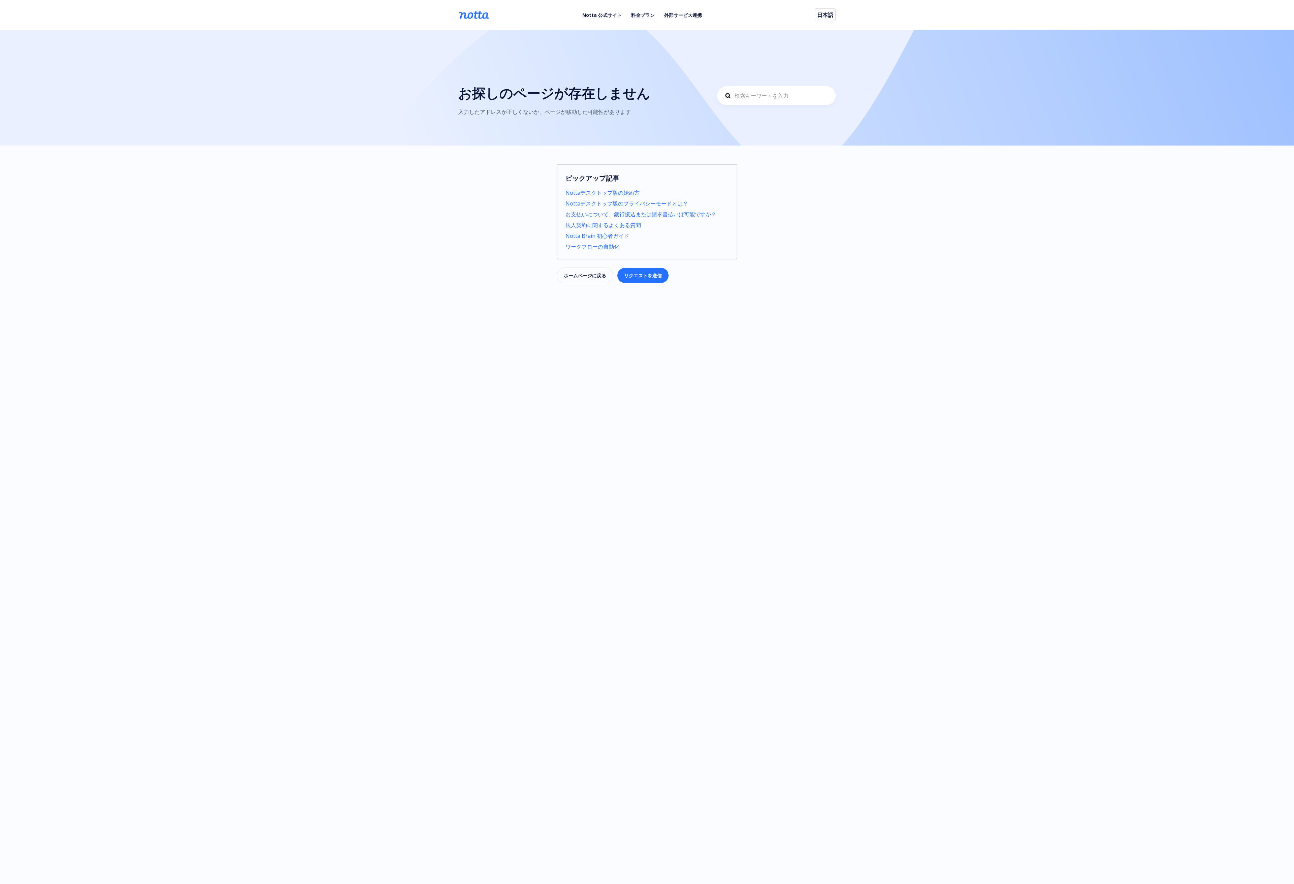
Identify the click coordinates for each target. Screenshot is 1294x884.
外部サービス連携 (683, 15)
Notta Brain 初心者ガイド (597, 236)
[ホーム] (474, 15)
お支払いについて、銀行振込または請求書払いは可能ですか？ (640, 214)
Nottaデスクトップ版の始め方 (602, 192)
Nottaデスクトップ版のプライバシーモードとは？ (626, 203)
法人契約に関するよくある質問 (603, 225)
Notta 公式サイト (602, 15)
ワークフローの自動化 (592, 246)
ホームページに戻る (585, 275)
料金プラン (643, 15)
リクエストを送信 (643, 275)
